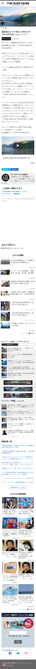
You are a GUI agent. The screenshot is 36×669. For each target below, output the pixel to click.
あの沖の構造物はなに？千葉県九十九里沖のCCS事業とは (20, 349)
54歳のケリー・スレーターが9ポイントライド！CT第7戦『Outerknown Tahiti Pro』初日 (20, 362)
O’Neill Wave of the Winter (11, 191)
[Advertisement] (18, 222)
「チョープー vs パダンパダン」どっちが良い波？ (18, 478)
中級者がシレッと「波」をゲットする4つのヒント (18, 468)
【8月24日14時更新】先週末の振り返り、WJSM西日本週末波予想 (18, 452)
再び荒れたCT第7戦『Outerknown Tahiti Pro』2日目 (20, 374)
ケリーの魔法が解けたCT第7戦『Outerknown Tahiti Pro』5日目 (20, 368)
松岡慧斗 (14, 42)
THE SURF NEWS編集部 (19, 174)
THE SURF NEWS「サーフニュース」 (16, 663)
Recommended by (24, 333)
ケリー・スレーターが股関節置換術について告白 (17, 482)
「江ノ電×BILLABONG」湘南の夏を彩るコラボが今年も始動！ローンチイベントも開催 (18, 473)
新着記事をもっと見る (18, 487)
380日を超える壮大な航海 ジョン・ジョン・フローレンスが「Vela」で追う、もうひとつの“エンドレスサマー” (18, 463)
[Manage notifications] (4, 664)
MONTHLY (10, 344)
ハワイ (25, 191)
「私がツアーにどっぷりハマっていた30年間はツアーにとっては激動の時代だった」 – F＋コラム (17, 457)
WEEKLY (26, 344)
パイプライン (7, 194)
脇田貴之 (17, 194)
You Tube (4, 27)
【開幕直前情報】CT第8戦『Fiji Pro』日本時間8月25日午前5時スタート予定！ (18, 446)
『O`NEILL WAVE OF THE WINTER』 (15, 158)
